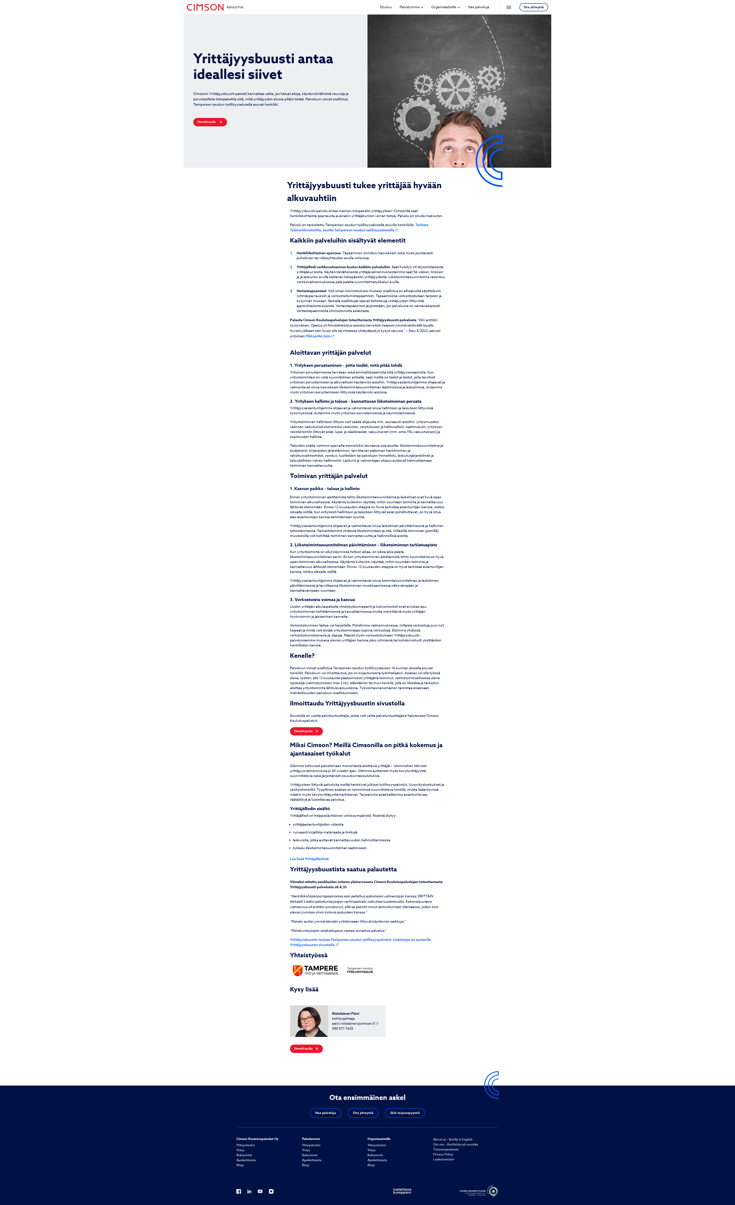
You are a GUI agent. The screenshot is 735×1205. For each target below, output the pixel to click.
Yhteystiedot (245, 1145)
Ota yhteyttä (534, 7)
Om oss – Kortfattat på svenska (455, 1144)
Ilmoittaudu (207, 122)
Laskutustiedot (443, 1159)
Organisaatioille (443, 7)
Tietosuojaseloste (446, 1149)
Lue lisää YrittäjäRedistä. (310, 859)
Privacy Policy (443, 1154)
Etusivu (386, 7)
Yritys (240, 1150)
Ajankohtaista (246, 1160)
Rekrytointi (244, 1155)
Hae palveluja (478, 7)
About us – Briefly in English (452, 1139)
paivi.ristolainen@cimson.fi (353, 1023)
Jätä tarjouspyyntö (405, 1113)
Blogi (240, 1165)
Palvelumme (410, 7)
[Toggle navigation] (508, 7)
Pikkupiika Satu (318, 336)
